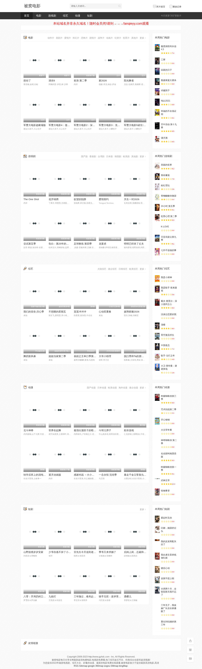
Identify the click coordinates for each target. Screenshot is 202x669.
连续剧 (52, 15)
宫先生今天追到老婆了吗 (87, 552)
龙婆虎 (102, 243)
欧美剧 (126, 156)
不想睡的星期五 (57, 311)
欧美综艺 (133, 269)
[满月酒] (157, 139)
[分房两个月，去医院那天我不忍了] (157, 590)
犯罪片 (126, 38)
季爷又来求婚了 (107, 552)
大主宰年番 (166, 430)
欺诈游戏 (129, 430)
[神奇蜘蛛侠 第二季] (157, 441)
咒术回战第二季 (168, 409)
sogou (107, 666)
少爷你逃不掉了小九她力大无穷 (66, 552)
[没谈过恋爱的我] (157, 315)
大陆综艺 (101, 269)
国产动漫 (91, 387)
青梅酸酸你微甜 (168, 196)
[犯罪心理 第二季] (157, 217)
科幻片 (76, 38)
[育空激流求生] (157, 336)
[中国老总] (157, 346)
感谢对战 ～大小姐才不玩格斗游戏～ (94, 474)
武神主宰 (165, 480)
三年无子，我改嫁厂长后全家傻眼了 (168, 608)
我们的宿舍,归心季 (33, 311)
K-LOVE (165, 226)
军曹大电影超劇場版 (34, 125)
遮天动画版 (55, 474)
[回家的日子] (157, 71)
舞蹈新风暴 (29, 356)
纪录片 (118, 38)
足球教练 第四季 (83, 243)
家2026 (103, 80)
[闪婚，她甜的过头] (157, 529)
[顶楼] (157, 326)
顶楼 (163, 324)
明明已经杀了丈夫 (134, 243)
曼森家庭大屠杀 (168, 80)
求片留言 (160, 7)
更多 (142, 38)
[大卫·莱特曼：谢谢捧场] (157, 367)
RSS (76, 666)
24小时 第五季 (168, 206)
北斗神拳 (28, 430)
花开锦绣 (54, 199)
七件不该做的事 (168, 250)
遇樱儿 (127, 596)
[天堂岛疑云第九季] (157, 238)
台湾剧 (101, 156)
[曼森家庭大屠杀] (157, 81)
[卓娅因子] (157, 91)
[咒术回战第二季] (157, 410)
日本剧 (109, 156)
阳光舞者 (129, 80)
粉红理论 (165, 185)
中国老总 (165, 345)
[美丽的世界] (157, 166)
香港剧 (92, 156)
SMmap (114, 666)
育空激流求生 (167, 335)
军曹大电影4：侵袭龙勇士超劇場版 (68, 125)
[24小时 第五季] (157, 207)
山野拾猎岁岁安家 (33, 552)
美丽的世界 (166, 165)
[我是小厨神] (157, 278)
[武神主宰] (157, 481)
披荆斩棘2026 (131, 311)
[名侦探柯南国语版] (157, 454)
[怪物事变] (157, 492)
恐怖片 (84, 38)
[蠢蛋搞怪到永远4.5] (157, 47)
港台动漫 (133, 387)
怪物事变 (165, 491)
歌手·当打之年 (168, 355)
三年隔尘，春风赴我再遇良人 (90, 596)
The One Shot (31, 199)
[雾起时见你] (157, 519)
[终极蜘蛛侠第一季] (157, 468)
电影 (38, 15)
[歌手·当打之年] (157, 356)
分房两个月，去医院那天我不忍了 (168, 592)
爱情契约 (104, 199)
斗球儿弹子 (105, 430)
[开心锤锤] (157, 421)
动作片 (51, 38)
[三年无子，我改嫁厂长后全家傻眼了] (157, 606)
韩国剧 (118, 156)
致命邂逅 (165, 175)
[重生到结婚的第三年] (157, 622)
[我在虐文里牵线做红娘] (157, 556)
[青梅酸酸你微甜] (157, 197)
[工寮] (157, 60)
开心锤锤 (165, 420)
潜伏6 (52, 80)
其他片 (134, 38)
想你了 (27, 80)
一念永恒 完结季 (108, 474)
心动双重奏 (105, 311)
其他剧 (134, 156)
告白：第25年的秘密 (60, 243)
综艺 (65, 15)
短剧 (89, 15)
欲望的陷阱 (80, 199)
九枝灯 (52, 596)
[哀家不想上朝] (157, 579)
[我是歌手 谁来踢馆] (157, 289)
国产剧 (84, 156)
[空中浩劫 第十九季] (157, 125)
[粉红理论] (157, 186)
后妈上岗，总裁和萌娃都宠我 (140, 552)
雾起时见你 (166, 518)
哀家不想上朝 (167, 578)
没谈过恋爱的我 (168, 314)
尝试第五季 (29, 243)
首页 (26, 15)
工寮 (163, 59)
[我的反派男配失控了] (157, 542)
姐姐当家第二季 (57, 356)
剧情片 (92, 38)
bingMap (123, 666)
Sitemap (83, 666)
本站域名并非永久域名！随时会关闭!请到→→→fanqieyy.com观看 (101, 23)
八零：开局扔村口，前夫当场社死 (42, 596)
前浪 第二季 (80, 80)
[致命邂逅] (157, 176)
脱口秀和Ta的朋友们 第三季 (139, 356)
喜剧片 (59, 38)
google (91, 666)
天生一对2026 (131, 199)
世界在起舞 (55, 430)
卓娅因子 (165, 90)
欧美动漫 (112, 387)
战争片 (101, 38)
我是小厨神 (166, 277)
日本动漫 (101, 387)
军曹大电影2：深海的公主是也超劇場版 (95, 125)
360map (99, 666)
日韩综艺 (123, 269)
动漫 (77, 15)
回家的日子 (166, 70)
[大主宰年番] (157, 431)
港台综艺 (112, 269)
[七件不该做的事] (157, 251)
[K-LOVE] (157, 227)
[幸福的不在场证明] (157, 112)
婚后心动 (165, 568)
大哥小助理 (105, 356)
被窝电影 (32, 6)
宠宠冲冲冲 (80, 311)
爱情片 (67, 38)
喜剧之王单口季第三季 (86, 356)
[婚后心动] (157, 569)
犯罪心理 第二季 (169, 216)
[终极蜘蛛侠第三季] (157, 397)
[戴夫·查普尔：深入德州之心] (157, 302)
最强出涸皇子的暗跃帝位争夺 (90, 430)
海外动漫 (123, 387)
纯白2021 (165, 101)
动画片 (109, 38)
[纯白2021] (157, 102)
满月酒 (164, 138)
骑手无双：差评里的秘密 (112, 596)
